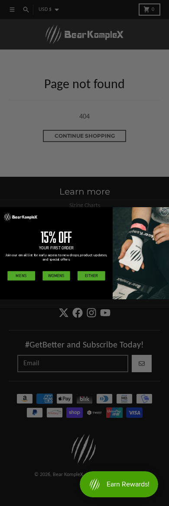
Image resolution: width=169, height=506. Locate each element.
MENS (21, 275)
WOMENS (56, 275)
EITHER (91, 275)
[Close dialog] (164, 211)
